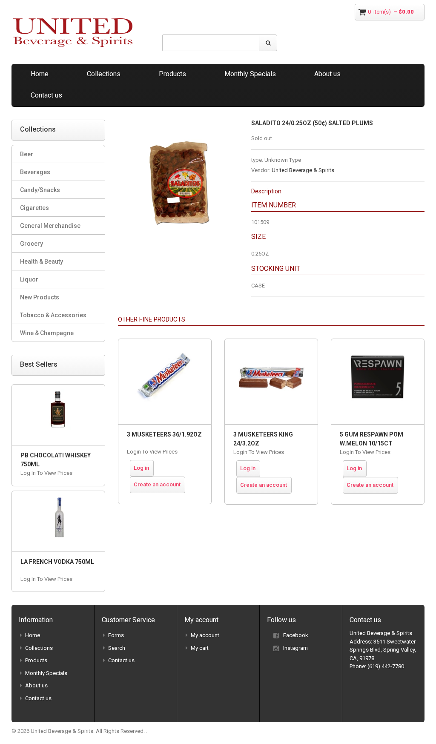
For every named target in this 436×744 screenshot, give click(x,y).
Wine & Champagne (47, 333)
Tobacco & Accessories (53, 315)
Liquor (29, 279)
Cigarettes (34, 207)
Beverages (35, 172)
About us (327, 74)
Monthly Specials (250, 74)
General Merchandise (50, 225)
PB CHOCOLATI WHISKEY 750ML (55, 460)
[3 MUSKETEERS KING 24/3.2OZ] (271, 381)
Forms (116, 635)
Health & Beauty (41, 261)
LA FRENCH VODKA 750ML (57, 561)
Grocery (31, 243)
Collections (103, 74)
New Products (39, 297)
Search (116, 648)
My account (205, 635)
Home (40, 74)
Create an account (157, 484)
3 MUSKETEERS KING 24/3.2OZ (263, 439)
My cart (200, 648)
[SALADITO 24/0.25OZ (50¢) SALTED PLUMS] (178, 124)
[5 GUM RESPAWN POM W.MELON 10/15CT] (377, 381)
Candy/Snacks (40, 190)
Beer (26, 154)
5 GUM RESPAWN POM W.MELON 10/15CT (371, 439)
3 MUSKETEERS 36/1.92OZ (164, 434)
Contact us (46, 95)
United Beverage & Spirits (303, 170)
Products (172, 74)
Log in (141, 468)
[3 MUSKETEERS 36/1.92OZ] (164, 381)
